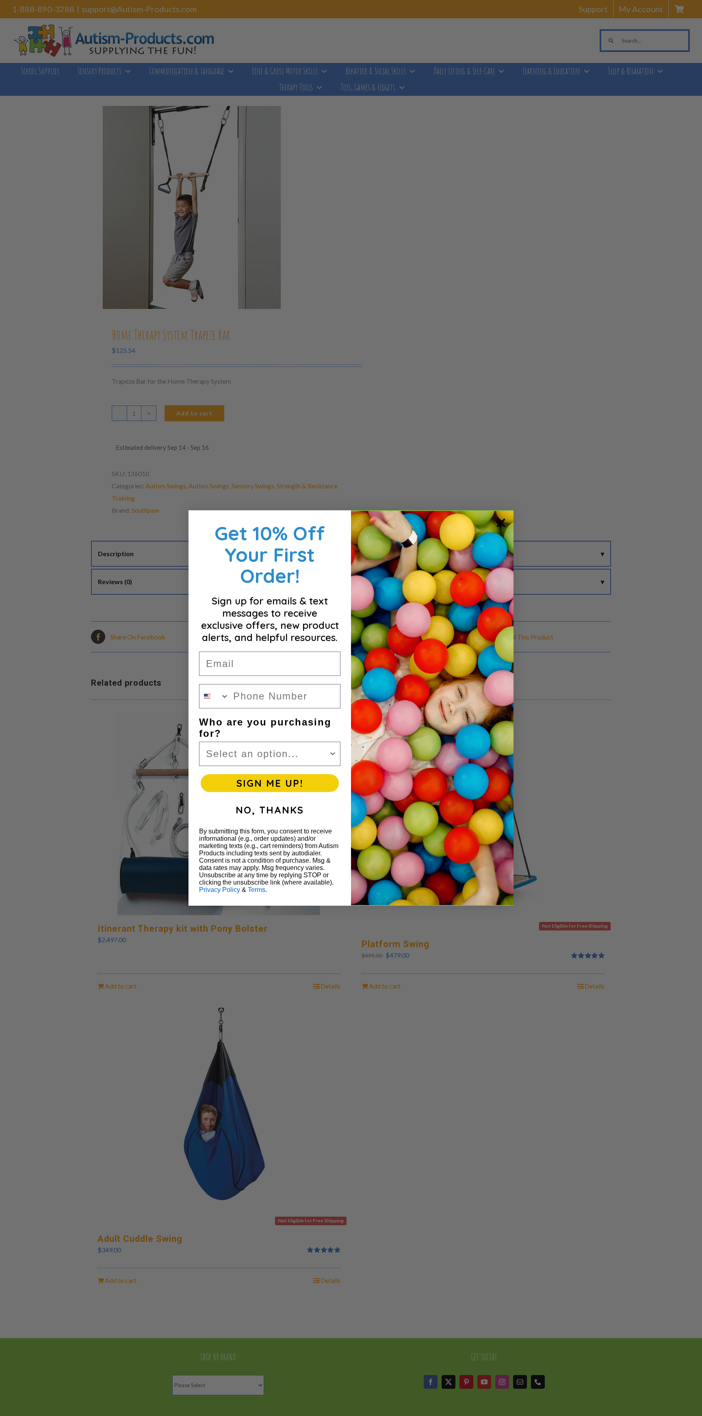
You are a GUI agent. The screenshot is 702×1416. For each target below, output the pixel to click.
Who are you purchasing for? (265, 728)
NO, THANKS (270, 810)
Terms (256, 889)
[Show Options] (333, 754)
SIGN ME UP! (269, 783)
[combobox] (214, 696)
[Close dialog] (500, 522)
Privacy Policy (219, 889)
